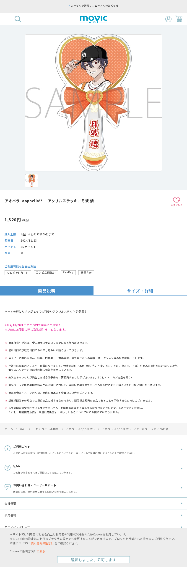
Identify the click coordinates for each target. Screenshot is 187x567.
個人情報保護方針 (42, 543)
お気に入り (176, 205)
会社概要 (10, 503)
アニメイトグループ (17, 527)
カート (178, 19)
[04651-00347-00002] (31, 180)
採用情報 (10, 515)
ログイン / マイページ (168, 19)
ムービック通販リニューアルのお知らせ (94, 5)
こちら (41, 551)
